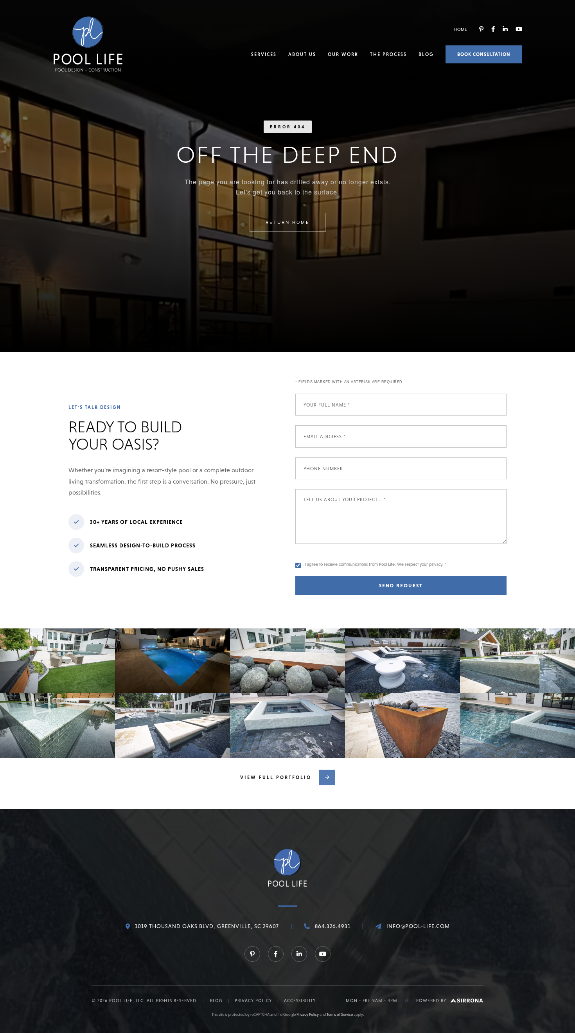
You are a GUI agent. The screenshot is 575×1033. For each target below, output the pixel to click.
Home (460, 29)
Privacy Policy (253, 1000)
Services (264, 54)
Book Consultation (483, 54)
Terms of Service (340, 1014)
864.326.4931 (332, 926)
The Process (388, 54)
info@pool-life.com (418, 926)
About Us (302, 54)
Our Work (343, 54)
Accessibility (300, 1000)
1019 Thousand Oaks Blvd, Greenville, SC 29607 (207, 926)
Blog (426, 54)
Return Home (288, 222)
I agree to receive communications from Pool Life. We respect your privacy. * (375, 564)
